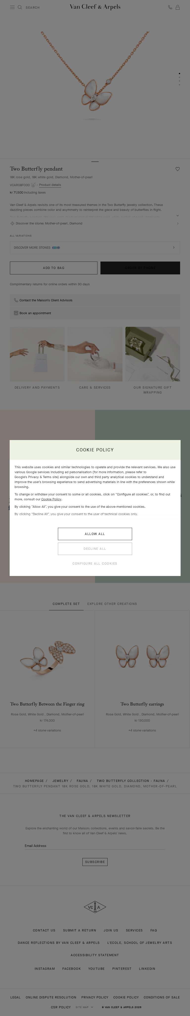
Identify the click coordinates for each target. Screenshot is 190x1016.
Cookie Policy (51, 499)
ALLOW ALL (95, 534)
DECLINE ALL (95, 549)
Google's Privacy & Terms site (36, 477)
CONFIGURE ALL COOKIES (95, 563)
